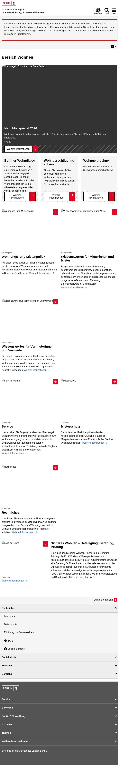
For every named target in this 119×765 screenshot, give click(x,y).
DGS (10, 641)
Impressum (9, 616)
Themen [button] (6, 733)
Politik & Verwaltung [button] (13, 716)
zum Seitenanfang (103, 600)
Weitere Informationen (18, 149)
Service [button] (6, 699)
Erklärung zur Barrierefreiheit (19, 632)
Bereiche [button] (7, 674)
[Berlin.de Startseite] (9, 3)
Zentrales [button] (7, 665)
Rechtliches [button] (8, 608)
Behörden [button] (7, 707)
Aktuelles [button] (7, 724)
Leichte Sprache (16, 649)
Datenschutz (10, 624)
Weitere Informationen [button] (15, 741)
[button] (114, 46)
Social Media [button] (9, 657)
